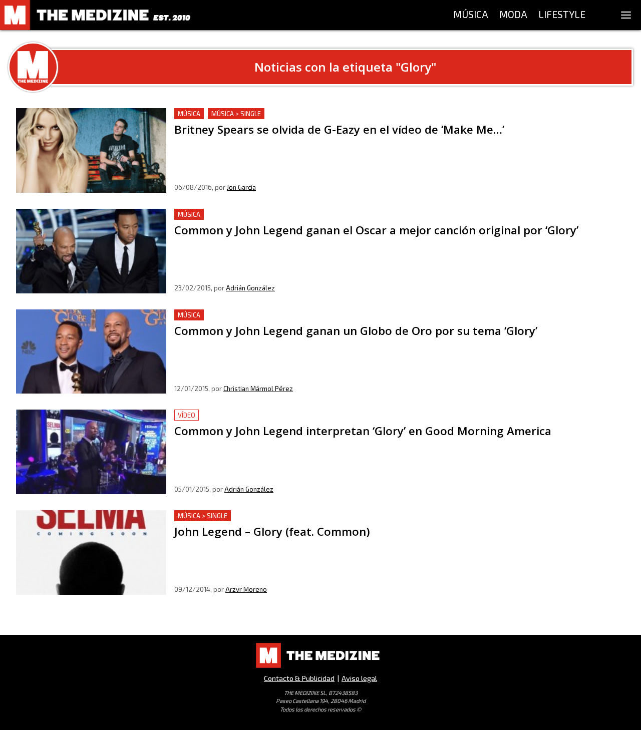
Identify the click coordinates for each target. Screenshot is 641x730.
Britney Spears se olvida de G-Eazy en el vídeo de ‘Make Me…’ (286, 114)
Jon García (241, 187)
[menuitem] (471, 15)
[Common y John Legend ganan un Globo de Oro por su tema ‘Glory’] (91, 351)
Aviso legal (359, 678)
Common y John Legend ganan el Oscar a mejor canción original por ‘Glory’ (308, 214)
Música (189, 114)
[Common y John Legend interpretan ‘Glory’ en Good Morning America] (91, 452)
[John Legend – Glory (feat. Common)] (91, 552)
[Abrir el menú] (626, 15)
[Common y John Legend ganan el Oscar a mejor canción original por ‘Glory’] (91, 251)
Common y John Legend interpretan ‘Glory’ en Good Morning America (299, 415)
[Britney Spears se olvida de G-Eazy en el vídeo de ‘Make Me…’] (91, 150)
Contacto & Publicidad (299, 678)
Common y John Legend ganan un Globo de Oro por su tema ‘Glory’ (293, 315)
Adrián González (250, 288)
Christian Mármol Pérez (258, 389)
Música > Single (236, 114)
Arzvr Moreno (246, 589)
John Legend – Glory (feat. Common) (239, 516)
